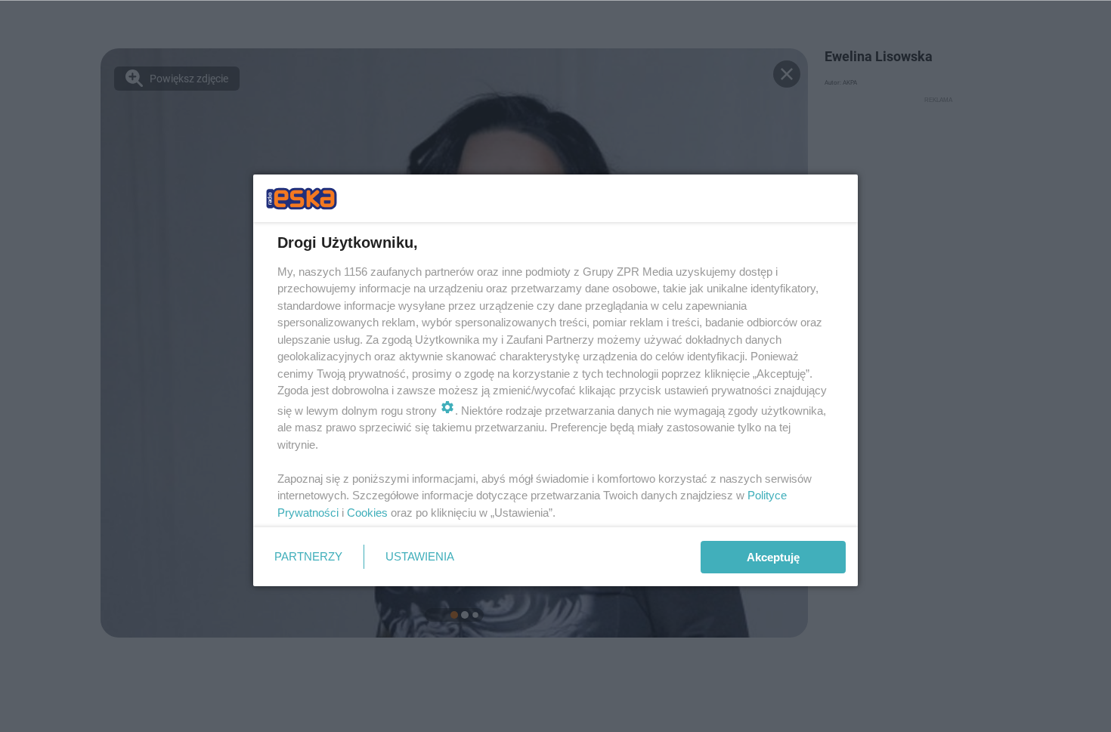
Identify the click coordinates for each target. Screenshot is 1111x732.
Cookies (367, 512)
